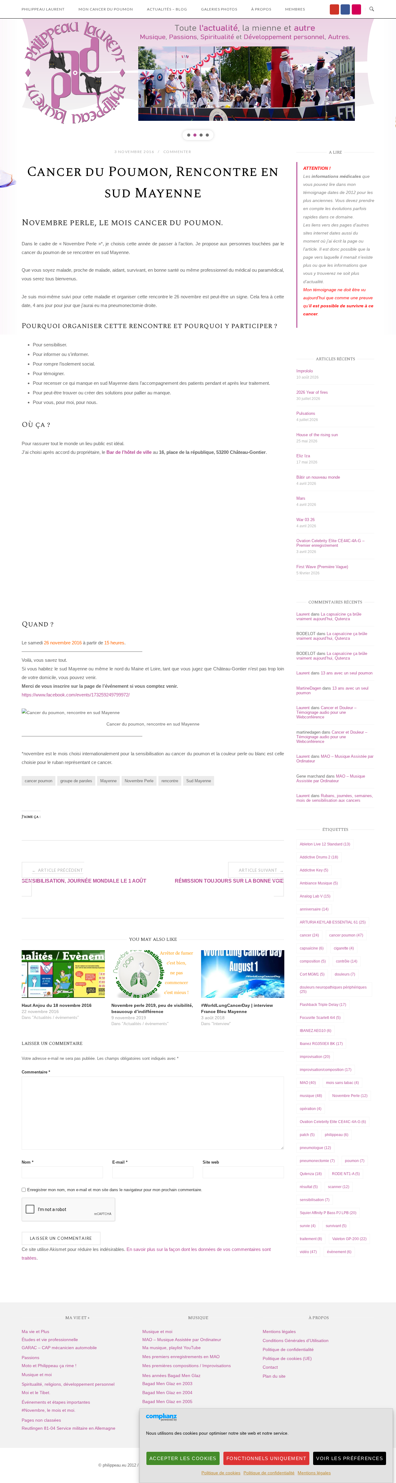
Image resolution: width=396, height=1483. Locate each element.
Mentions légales (314, 1472)
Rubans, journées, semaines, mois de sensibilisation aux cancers (334, 798)
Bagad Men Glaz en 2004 (167, 1392)
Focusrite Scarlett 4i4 (320, 1018)
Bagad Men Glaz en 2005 (167, 1401)
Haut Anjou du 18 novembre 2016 (57, 1005)
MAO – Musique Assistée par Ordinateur (330, 778)
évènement (339, 1252)
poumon (354, 1161)
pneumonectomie (317, 1161)
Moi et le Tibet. (36, 1392)
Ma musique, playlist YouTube (171, 1347)
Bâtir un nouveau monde (318, 477)
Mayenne (108, 781)
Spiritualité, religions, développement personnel (68, 1384)
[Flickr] (356, 9)
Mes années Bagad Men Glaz (171, 1375)
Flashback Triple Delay (323, 1005)
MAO (308, 1083)
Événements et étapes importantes (56, 1402)
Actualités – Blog (167, 9)
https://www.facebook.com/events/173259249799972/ (76, 694)
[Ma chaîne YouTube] (334, 9)
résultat (309, 1187)
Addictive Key (314, 870)
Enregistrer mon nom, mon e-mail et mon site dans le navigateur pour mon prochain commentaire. (114, 1189)
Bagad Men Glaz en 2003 (167, 1383)
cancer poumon (38, 781)
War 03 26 (305, 519)
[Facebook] (345, 9)
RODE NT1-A (346, 1174)
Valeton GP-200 (349, 1239)
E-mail (119, 1162)
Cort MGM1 (312, 974)
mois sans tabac (342, 1083)
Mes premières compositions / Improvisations (186, 1365)
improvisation (315, 1057)
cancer (309, 935)
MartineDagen (308, 688)
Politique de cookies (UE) (287, 1358)
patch (307, 1135)
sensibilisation (314, 1200)
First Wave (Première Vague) (322, 566)
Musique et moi (37, 1374)
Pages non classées (41, 1420)
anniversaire (314, 909)
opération (310, 1109)
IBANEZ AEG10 (315, 1031)
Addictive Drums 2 (319, 857)
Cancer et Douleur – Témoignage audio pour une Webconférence (326, 712)
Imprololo (304, 371)
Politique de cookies (220, 1472)
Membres (295, 9)
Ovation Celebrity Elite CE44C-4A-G (333, 1122)
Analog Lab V (315, 896)
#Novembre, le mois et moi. (48, 1410)
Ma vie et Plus (35, 1331)
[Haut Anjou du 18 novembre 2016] (63, 974)
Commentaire (36, 1072)
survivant (336, 1226)
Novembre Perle (139, 781)
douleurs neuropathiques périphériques (333, 989)
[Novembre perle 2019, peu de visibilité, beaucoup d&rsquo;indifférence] (153, 974)
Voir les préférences (349, 1458)
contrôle (346, 961)
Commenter (177, 151)
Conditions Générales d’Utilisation (296, 1340)
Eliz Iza (303, 456)
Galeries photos (219, 9)
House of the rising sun (317, 434)
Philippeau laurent (43, 9)
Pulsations (305, 413)
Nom (27, 1162)
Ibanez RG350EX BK (321, 1044)
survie (308, 1226)
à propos (261, 9)
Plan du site (274, 1376)
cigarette (344, 948)
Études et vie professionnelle (50, 1339)
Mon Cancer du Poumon (106, 9)
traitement (311, 1239)
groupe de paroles (76, 781)
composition (313, 961)
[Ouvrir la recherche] (371, 9)
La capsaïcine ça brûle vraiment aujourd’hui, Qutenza (328, 616)
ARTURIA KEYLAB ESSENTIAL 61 (333, 922)
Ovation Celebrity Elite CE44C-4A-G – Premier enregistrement (330, 543)
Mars (300, 498)
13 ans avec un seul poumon (346, 673)
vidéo (308, 1252)
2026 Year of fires (312, 392)
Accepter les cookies (183, 1458)
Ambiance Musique (319, 883)
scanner (338, 1187)
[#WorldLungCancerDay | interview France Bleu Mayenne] (242, 974)
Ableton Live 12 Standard (325, 844)
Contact (270, 1367)
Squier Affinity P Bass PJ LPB (328, 1213)
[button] (188, 135)
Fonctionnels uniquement (266, 1458)
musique (311, 1096)
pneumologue (315, 1148)
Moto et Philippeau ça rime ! (49, 1365)
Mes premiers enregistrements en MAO (181, 1356)
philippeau (336, 1135)
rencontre (169, 781)
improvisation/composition (325, 1070)
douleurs (345, 974)
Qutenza (311, 1174)
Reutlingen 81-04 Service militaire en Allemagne (68, 1428)
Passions (30, 1357)
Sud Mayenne (198, 781)
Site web (211, 1162)
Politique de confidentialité (269, 1472)
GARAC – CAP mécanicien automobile (59, 1347)
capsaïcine (312, 948)
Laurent (303, 614)
